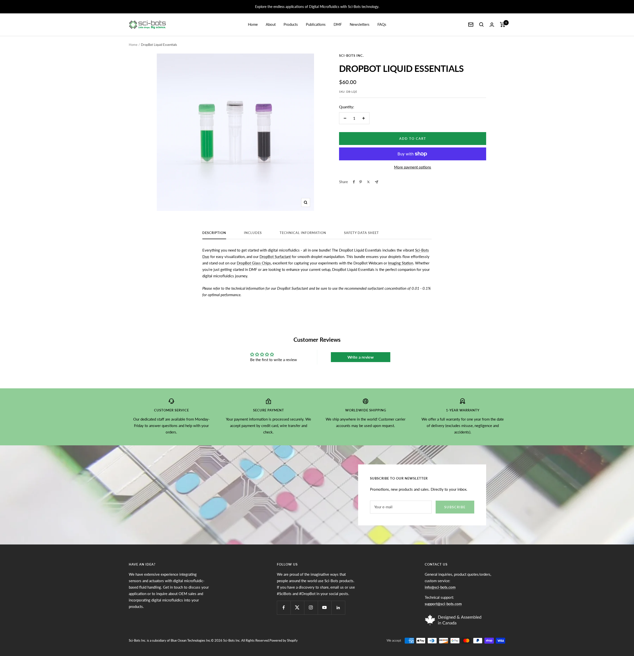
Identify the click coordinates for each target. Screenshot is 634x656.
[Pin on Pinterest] (360, 182)
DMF (338, 24)
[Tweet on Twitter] (368, 182)
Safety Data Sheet (361, 233)
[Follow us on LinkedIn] (338, 607)
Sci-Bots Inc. (351, 55)
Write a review (360, 357)
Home (253, 24)
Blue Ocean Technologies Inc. (191, 640)
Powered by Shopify (283, 640)
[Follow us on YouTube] (324, 607)
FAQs (381, 24)
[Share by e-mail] (376, 182)
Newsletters (360, 24)
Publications (316, 24)
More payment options (412, 167)
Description (214, 233)
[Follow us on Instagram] (311, 607)
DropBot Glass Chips (254, 263)
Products (291, 24)
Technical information (303, 233)
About (271, 24)
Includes (253, 233)
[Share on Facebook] (354, 182)
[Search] (481, 24)
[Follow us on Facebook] (284, 607)
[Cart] (502, 24)
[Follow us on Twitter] (297, 607)
